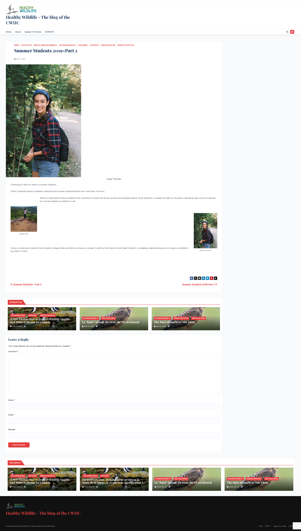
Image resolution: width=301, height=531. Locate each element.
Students (94, 45)
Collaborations (18, 315)
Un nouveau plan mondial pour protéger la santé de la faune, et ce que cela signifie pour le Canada (113, 482)
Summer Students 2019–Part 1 (198, 284)
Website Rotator (125, 45)
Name (11, 400)
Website (11, 429)
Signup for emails (33, 32)
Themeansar (50, 526)
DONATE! (49, 32)
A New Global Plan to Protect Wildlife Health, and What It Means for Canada (40, 320)
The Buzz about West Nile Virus (174, 322)
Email (11, 415)
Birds (16, 45)
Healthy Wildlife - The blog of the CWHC (38, 19)
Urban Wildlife (108, 45)
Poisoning (83, 45)
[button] (287, 32)
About (18, 32)
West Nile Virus (108, 318)
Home (8, 32)
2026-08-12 (162, 487)
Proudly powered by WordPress (18, 526)
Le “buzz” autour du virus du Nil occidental (110, 322)
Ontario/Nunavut (67, 45)
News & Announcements (45, 45)
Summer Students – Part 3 (27, 284)
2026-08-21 (17, 487)
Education (26, 45)
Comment (13, 351)
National (33, 315)
